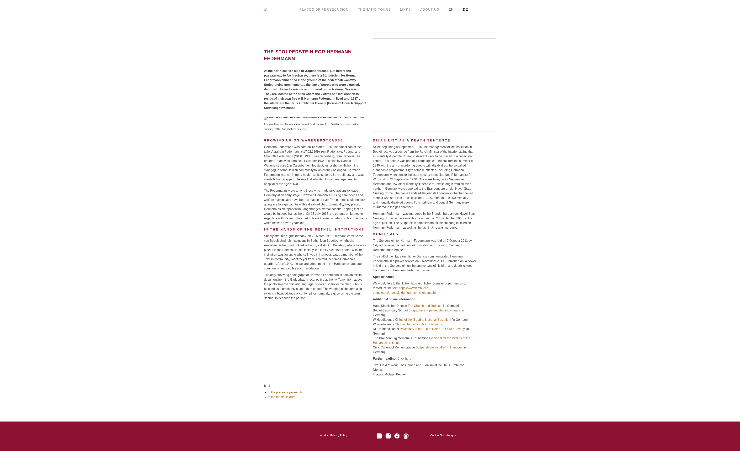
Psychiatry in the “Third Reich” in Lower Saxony (432, 329)
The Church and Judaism (425, 305)
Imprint (324, 435)
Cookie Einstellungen (443, 435)
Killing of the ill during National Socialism (423, 319)
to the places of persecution (286, 392)
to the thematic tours (281, 397)
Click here (404, 358)
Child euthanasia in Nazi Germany (418, 324)
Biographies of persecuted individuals (434, 310)
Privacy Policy (338, 435)
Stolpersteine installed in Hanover (439, 347)
